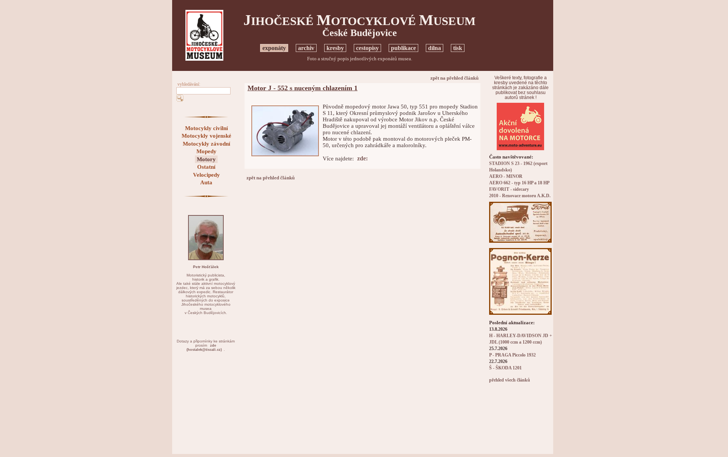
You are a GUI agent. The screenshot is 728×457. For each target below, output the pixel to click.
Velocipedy (206, 175)
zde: (362, 158)
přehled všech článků (509, 380)
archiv (306, 48)
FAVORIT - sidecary (509, 189)
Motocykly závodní (206, 144)
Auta (206, 182)
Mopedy (206, 151)
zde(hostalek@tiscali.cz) (204, 348)
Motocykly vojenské (206, 136)
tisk (457, 48)
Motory (206, 159)
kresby (335, 48)
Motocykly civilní (206, 128)
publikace (403, 48)
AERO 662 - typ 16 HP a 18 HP (519, 183)
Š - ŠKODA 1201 (505, 368)
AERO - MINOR (505, 176)
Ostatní (206, 167)
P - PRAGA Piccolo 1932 (512, 355)
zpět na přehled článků (454, 78)
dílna (434, 48)
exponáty (274, 48)
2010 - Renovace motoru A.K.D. (520, 195)
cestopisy (367, 48)
